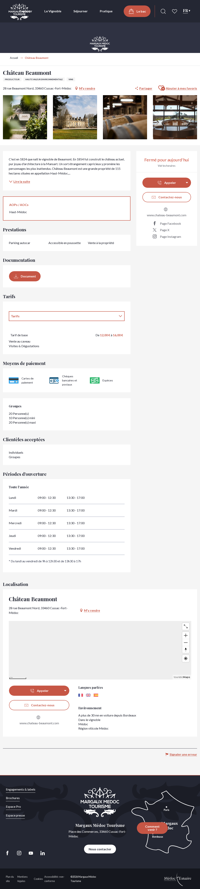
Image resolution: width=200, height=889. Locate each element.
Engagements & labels (20, 789)
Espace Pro (13, 806)
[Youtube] (31, 853)
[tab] (63, 316)
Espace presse (15, 815)
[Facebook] (8, 853)
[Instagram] (19, 853)
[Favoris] (175, 11)
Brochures (13, 798)
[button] (163, 11)
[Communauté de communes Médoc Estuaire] (177, 878)
